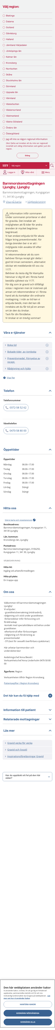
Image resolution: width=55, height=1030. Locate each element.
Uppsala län (12, 92)
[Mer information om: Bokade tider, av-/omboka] (47, 352)
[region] (27, 1003)
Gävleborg (11, 33)
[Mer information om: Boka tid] (47, 345)
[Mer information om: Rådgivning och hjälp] (47, 369)
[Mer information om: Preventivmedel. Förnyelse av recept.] (47, 358)
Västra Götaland (14, 121)
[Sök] (52, 165)
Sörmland (11, 86)
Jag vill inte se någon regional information (27, 139)
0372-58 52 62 (18, 407)
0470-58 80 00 (18, 430)
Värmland (10, 98)
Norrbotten (11, 68)
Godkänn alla (27, 1022)
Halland (10, 39)
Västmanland (12, 115)
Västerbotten (12, 104)
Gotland (10, 27)
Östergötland (12, 133)
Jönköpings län (13, 51)
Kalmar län (11, 56)
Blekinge (10, 15)
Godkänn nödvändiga (27, 1013)
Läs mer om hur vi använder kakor (27, 997)
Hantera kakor (28, 1004)
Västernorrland (13, 110)
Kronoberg (11, 62)
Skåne (9, 74)
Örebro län (11, 127)
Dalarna (10, 21)
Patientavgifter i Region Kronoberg (21, 683)
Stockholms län (13, 80)
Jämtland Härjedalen (16, 45)
